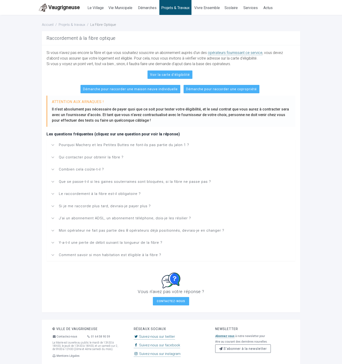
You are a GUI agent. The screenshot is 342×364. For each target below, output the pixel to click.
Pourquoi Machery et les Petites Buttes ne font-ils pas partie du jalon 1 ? (124, 145)
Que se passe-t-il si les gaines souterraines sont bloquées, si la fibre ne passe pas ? (135, 182)
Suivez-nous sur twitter (156, 336)
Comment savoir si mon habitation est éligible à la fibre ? (110, 255)
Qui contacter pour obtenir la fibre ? (91, 157)
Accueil (48, 25)
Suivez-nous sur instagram (159, 354)
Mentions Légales (68, 355)
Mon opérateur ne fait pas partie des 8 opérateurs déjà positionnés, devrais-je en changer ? (141, 230)
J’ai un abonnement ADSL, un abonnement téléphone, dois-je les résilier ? (125, 218)
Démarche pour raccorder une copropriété (221, 89)
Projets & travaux (72, 25)
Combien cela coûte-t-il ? (81, 169)
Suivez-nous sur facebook (159, 345)
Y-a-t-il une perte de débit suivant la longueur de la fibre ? (110, 242)
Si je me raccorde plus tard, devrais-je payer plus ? (105, 206)
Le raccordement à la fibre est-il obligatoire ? (100, 194)
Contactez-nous (171, 301)
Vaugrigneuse (64, 7)
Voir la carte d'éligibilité (170, 75)
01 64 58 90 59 (100, 336)
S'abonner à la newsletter (245, 349)
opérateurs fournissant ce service (235, 52)
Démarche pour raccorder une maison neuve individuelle (130, 89)
